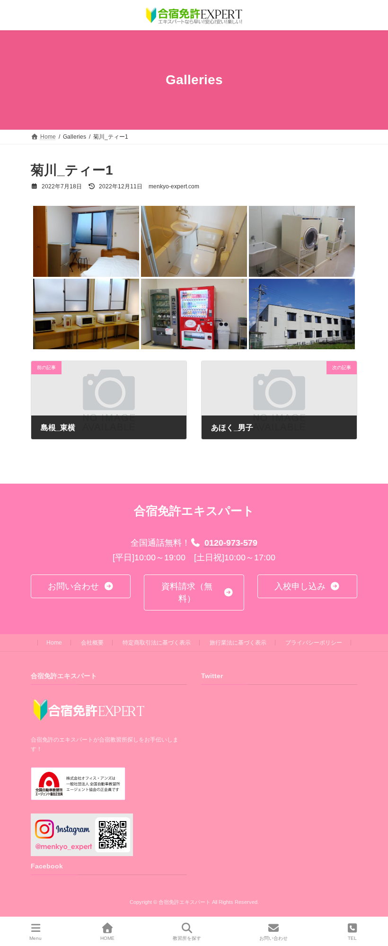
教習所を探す (187, 938)
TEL (352, 938)
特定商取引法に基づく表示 (157, 642)
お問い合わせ (273, 938)
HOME (107, 938)
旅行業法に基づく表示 (238, 642)
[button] (81, 586)
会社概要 (92, 642)
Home (54, 642)
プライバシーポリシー (313, 642)
